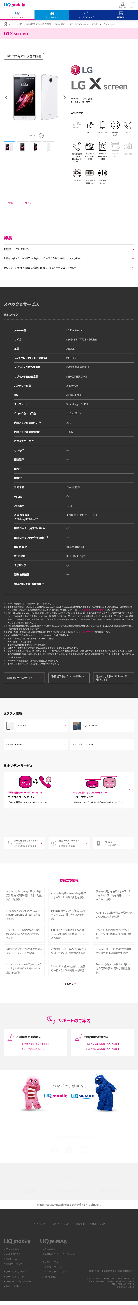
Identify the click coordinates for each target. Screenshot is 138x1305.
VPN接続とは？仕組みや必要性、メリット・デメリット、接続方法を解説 (68, 951)
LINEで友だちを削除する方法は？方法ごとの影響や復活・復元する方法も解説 (69, 934)
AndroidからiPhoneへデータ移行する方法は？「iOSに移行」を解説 (68, 895)
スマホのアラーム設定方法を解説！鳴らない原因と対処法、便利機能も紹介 (24, 934)
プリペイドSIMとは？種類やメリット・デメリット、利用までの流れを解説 (113, 934)
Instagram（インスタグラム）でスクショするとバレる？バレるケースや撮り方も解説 (24, 968)
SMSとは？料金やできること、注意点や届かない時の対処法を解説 (68, 968)
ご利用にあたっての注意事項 (91, 609)
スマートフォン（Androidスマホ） (83, 24)
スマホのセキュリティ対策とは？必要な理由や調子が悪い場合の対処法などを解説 (24, 895)
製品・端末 (60, 24)
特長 (10, 203)
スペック (26, 203)
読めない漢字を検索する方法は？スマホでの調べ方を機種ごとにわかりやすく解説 (113, 895)
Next (64, 97)
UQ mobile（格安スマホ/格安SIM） (35, 24)
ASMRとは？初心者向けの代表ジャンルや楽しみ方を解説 (113, 914)
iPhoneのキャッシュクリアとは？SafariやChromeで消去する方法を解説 (23, 914)
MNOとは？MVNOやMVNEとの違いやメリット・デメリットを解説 (24, 951)
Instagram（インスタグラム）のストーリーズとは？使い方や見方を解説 (68, 914)
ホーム (12, 24)
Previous (6, 97)
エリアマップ (88, 631)
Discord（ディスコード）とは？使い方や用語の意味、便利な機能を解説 (113, 968)
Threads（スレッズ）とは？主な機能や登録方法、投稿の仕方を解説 (113, 951)
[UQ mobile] (14, 5)
